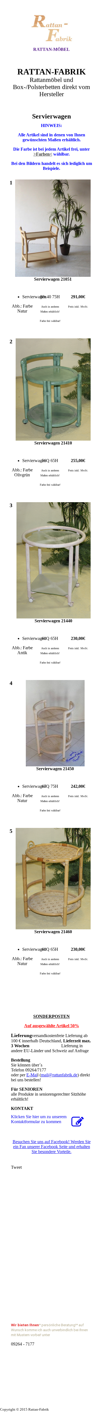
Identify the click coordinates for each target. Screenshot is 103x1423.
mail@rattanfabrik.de (59, 1075)
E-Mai (31, 1075)
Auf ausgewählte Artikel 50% (51, 1025)
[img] (51, 28)
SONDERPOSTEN (51, 1016)
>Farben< (43, 154)
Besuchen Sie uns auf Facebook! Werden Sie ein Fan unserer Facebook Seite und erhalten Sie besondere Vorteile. (52, 1146)
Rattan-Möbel (51, 49)
